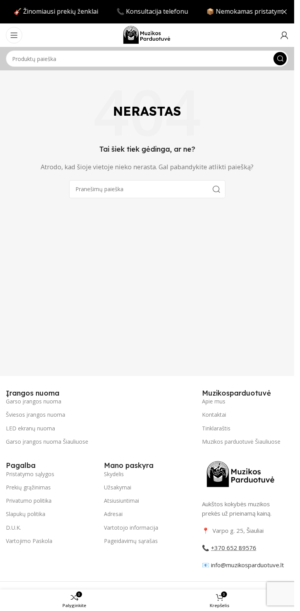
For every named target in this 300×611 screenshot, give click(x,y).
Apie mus (213, 401)
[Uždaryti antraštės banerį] (284, 11)
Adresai (113, 514)
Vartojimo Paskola (29, 541)
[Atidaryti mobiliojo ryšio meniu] (14, 35)
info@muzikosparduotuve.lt (247, 565)
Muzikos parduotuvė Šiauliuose (241, 441)
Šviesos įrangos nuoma (35, 414)
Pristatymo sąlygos (30, 474)
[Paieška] (280, 58)
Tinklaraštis (216, 428)
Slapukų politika (25, 514)
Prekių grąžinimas (28, 487)
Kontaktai (214, 414)
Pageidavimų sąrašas (131, 541)
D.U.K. (13, 527)
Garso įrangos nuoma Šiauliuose (47, 441)
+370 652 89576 (233, 548)
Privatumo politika (29, 500)
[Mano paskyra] (284, 35)
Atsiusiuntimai (121, 500)
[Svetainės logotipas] (147, 34)
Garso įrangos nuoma (33, 401)
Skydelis (114, 474)
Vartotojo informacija (131, 527)
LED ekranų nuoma (30, 428)
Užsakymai (117, 487)
